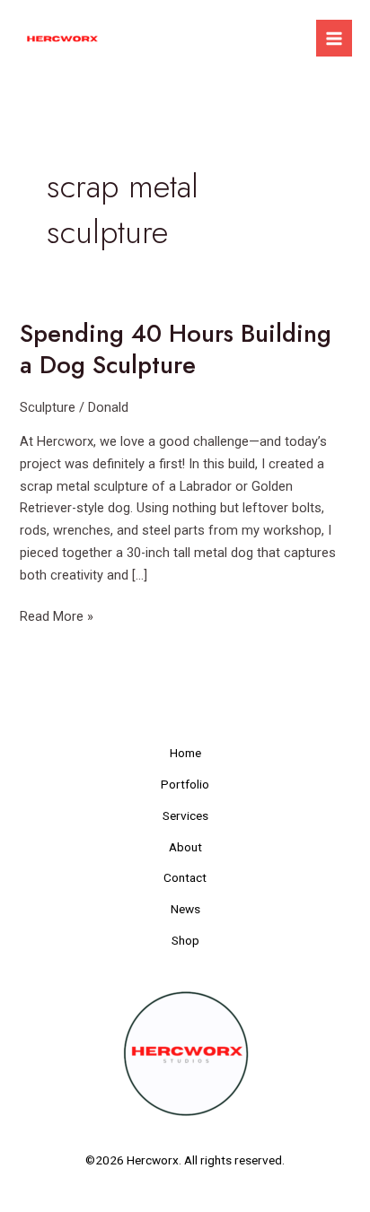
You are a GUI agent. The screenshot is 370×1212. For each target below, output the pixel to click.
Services (185, 815)
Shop (185, 940)
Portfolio (185, 784)
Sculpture (47, 407)
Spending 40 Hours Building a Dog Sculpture (175, 349)
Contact (185, 877)
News (185, 909)
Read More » (56, 615)
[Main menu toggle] (334, 38)
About (185, 847)
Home (185, 753)
